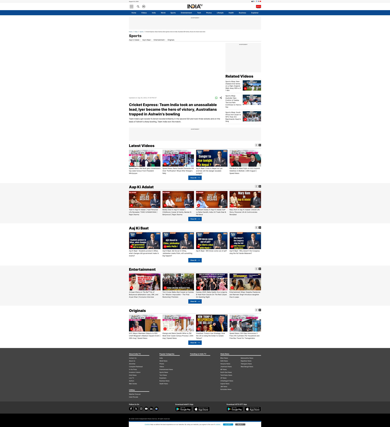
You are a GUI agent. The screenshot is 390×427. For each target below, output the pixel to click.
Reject (240, 424)
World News (163, 361)
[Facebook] (131, 409)
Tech (199, 13)
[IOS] (252, 1)
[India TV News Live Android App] (183, 409)
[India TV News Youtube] (260, 1)
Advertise (132, 364)
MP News (223, 369)
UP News (223, 378)
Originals (171, 40)
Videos (144, 13)
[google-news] (156, 409)
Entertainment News (166, 369)
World (163, 13)
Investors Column (134, 372)
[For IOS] (253, 409)
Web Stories (133, 384)
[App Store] (201, 409)
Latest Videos (141, 145)
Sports (173, 13)
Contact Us (132, 358)
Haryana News (225, 364)
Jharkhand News (226, 366)
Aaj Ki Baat (139, 228)
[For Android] (235, 409)
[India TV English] (195, 6)
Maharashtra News (247, 358)
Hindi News (132, 375)
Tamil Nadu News (226, 375)
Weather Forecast (135, 394)
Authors (131, 381)
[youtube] (146, 409)
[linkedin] (151, 409)
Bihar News (224, 358)
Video (136, 31)
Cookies (147, 424)
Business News (164, 381)
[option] (144, 162)
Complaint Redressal (136, 366)
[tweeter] (136, 409)
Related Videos (239, 76)
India (154, 13)
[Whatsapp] (216, 98)
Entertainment (186, 13)
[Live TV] (258, 6)
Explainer (254, 13)
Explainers (162, 378)
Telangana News (246, 364)
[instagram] (141, 409)
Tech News (163, 375)
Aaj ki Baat (146, 40)
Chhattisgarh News (226, 381)
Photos (209, 13)
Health (231, 13)
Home (134, 13)
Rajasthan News (246, 361)
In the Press (133, 369)
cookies (217, 424)
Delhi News (224, 361)
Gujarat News (224, 384)
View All (193, 178)
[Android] (254, 1)
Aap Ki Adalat (141, 187)
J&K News (223, 386)
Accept (228, 424)
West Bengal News (247, 366)
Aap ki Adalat (134, 40)
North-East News (226, 372)
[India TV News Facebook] (256, 1)
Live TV (131, 378)
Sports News (163, 372)
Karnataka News (225, 389)
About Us (132, 361)
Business (242, 13)
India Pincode (133, 397)
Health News (163, 384)
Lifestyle (220, 13)
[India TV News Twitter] (258, 1)
